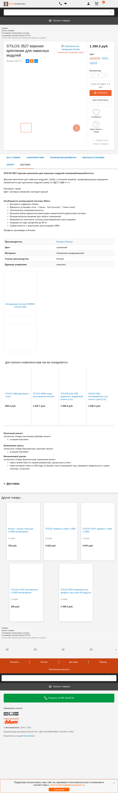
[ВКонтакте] (27, 61)
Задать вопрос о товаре (96, 129)
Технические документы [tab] (63, 158)
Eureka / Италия (65, 241)
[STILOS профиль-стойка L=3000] (60, 514)
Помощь (103, 662)
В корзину (102, 93)
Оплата (44, 662)
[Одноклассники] (32, 61)
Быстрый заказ (100, 100)
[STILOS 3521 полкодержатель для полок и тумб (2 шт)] (100, 379)
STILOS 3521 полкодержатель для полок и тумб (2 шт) (98, 396)
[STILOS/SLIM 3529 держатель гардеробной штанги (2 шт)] (73, 379)
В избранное (96, 117)
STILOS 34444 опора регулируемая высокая (43, 395)
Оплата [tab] (10, 165)
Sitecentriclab (29, 736)
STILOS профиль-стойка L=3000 (60, 529)
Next (115, 649)
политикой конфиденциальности (67, 785)
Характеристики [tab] (35, 158)
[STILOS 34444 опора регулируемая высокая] (45, 379)
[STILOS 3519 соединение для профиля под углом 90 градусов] (76, 575)
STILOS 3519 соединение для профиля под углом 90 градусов (76, 591)
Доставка (13, 483)
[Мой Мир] (36, 61)
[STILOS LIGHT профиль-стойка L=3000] (98, 514)
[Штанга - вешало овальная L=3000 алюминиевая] (23, 514)
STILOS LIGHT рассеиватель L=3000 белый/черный (24, 591)
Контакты (14, 662)
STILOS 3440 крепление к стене (17, 395)
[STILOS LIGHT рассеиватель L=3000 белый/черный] (26, 575)
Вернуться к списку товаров (100, 141)
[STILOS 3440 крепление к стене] (17, 379)
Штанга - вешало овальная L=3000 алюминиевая (20, 530)
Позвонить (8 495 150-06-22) (61, 698)
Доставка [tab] (25, 165)
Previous (2, 649)
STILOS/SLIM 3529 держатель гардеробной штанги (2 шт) (72, 396)
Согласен (59, 789)
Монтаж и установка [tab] (93, 158)
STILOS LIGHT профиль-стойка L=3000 (97, 530)
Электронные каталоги (59, 669)
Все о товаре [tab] (13, 158)
